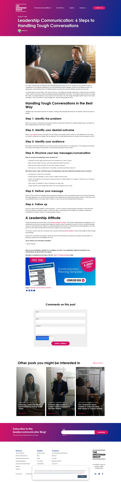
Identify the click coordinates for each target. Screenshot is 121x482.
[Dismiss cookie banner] (86, 468)
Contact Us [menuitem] (54, 463)
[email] (34, 290)
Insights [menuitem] (71, 8)
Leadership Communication (37, 287)
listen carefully (69, 230)
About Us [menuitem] (54, 455)
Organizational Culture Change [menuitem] (23, 463)
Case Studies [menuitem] (40, 463)
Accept (82, 476)
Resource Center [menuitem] (41, 453)
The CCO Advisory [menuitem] (20, 453)
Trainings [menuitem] (18, 469)
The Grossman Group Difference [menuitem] (42, 8)
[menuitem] (60, 8)
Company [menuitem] (82, 8)
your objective (33, 134)
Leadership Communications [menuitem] (22, 458)
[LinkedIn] (29, 290)
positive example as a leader (58, 222)
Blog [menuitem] (38, 455)
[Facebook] (31, 290)
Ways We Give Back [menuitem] (56, 461)
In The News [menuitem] (40, 461)
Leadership (48, 287)
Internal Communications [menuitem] (21, 455)
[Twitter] (27, 290)
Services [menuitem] (19, 451)
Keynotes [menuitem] (18, 466)
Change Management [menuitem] (21, 461)
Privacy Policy (80, 473)
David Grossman (32, 30)
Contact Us (99, 8)
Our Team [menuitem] (54, 458)
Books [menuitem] (38, 458)
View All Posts (97, 363)
